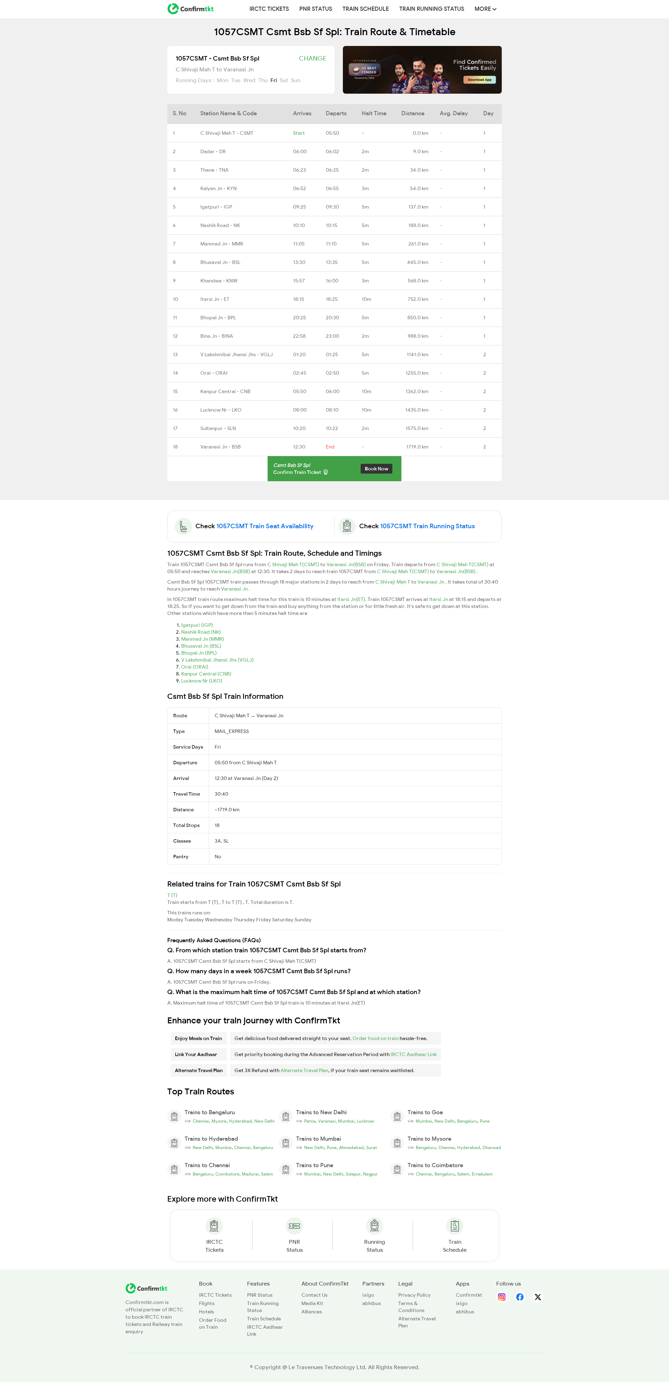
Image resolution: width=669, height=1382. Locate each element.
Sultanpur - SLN (218, 428)
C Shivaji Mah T (393, 582)
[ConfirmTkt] (146, 1288)
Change (312, 58)
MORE (483, 9)
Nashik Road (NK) (201, 632)
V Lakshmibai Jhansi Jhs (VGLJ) (217, 660)
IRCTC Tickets (269, 9)
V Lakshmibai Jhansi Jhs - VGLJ (236, 354)
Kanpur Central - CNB (225, 391)
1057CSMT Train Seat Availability (265, 526)
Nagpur (370, 1174)
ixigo (368, 1295)
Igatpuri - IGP (216, 207)
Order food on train (376, 1038)
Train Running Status (431, 9)
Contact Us (314, 1295)
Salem (267, 1174)
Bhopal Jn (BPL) (199, 653)
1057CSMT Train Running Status (427, 526)
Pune (485, 1121)
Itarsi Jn (439, 599)
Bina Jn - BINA (216, 336)
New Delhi (264, 1121)
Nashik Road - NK (220, 225)
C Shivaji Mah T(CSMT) (293, 564)
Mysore (219, 1121)
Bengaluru (467, 1121)
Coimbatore (227, 1174)
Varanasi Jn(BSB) (346, 564)
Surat (371, 1147)
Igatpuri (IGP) (197, 625)
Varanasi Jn (431, 582)
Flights (207, 1303)
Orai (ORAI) (194, 667)
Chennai (201, 1121)
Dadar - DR (213, 151)
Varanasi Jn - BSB (220, 447)
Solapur (353, 1174)
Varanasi (327, 1121)
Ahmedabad (351, 1147)
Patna (310, 1121)
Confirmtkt (469, 1295)
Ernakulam (482, 1174)
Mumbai (346, 1121)
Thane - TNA (214, 170)
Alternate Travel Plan (304, 1070)
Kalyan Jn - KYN (218, 188)
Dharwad (492, 1147)
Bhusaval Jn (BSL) (201, 646)
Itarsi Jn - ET (214, 299)
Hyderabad (240, 1121)
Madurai (250, 1174)
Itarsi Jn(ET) (351, 599)
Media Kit (312, 1303)
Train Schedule (366, 9)
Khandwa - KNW (219, 280)
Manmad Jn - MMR (221, 244)
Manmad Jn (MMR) (202, 639)
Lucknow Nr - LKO (220, 410)
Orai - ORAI (214, 373)
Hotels (206, 1311)
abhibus (371, 1303)
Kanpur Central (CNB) (206, 674)
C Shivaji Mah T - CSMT (226, 133)
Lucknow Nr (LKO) (201, 681)
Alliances (311, 1311)
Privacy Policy (414, 1295)
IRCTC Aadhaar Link (414, 1054)
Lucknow (365, 1121)
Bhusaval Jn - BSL (220, 262)
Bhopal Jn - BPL (218, 317)
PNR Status (315, 9)
